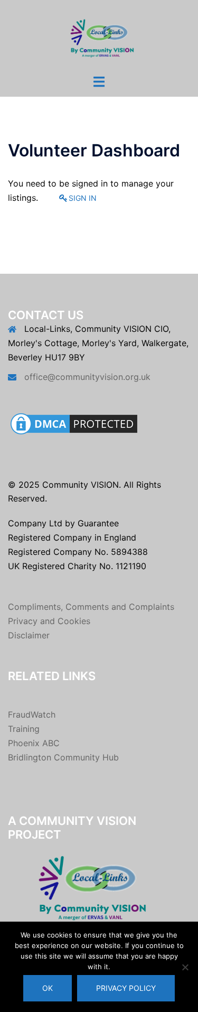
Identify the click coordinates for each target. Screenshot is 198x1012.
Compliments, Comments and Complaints (91, 606)
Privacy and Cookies (49, 621)
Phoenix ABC (34, 743)
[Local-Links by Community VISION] (99, 36)
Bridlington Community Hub (63, 757)
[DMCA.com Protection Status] (74, 422)
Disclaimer (29, 635)
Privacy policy (126, 987)
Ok (47, 987)
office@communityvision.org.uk (87, 377)
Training (24, 728)
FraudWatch (31, 714)
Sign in (83, 197)
